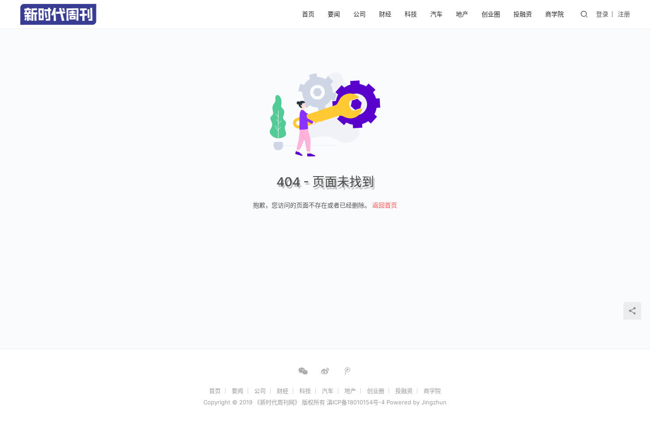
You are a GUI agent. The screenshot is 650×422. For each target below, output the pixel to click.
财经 (385, 14)
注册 (624, 14)
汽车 (436, 14)
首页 (308, 14)
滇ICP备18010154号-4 (356, 402)
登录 (602, 14)
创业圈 (491, 14)
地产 (462, 14)
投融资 (522, 14)
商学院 (554, 14)
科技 (411, 14)
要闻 (334, 14)
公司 (359, 14)
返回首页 (384, 205)
